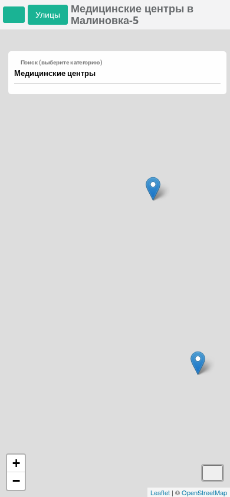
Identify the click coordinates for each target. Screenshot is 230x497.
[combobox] (111, 73)
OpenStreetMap (204, 492)
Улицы (47, 14)
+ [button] (16, 463)
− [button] (16, 480)
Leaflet (160, 492)
